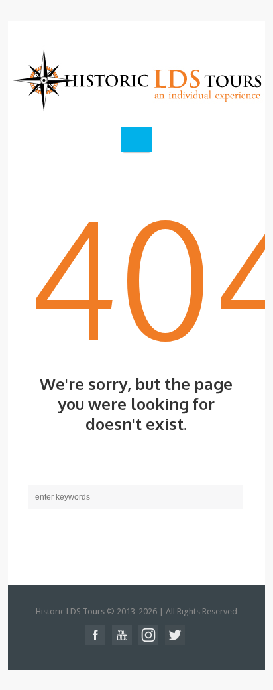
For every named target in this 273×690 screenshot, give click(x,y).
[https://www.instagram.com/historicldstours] (148, 635)
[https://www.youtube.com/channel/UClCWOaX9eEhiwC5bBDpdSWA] (122, 635)
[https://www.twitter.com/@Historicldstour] (175, 635)
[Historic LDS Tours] (136, 79)
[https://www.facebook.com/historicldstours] (95, 635)
